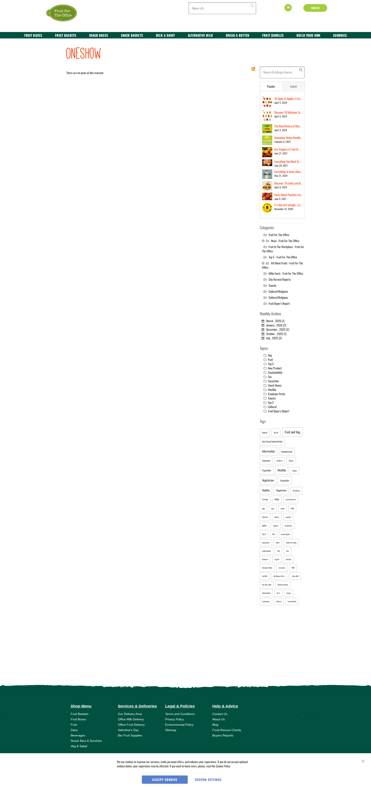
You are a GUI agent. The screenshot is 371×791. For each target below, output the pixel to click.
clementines (288, 525)
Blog (215, 724)
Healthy (271, 389)
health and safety (291, 542)
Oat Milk (264, 576)
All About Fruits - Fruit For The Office (282, 265)
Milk (293, 567)
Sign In (315, 8)
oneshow (288, 517)
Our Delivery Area (130, 714)
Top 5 (270, 363)
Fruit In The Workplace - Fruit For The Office (283, 248)
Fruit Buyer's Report (279, 303)
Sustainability (274, 372)
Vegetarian (281, 490)
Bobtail (264, 432)
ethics (278, 542)
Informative (266, 592)
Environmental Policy (179, 724)
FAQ (278, 551)
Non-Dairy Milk (266, 584)
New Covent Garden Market (272, 441)
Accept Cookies (164, 779)
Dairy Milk (295, 576)
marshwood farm (291, 499)
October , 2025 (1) (275, 333)
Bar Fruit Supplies (130, 735)
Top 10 (276, 432)
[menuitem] (33, 35)
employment (265, 542)
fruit (292, 508)
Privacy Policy (174, 719)
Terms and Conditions (180, 714)
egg (263, 508)
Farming (265, 499)
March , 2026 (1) (274, 321)
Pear (287, 551)
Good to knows (283, 584)
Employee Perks (276, 394)
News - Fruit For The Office (285, 240)
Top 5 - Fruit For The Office (283, 257)
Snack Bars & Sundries (86, 740)
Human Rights (285, 534)
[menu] (185, 35)
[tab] (271, 86)
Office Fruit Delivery (131, 724)
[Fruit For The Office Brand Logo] (64, 13)
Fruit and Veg (292, 432)
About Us (218, 719)
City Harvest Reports (280, 279)
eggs (272, 508)
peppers (275, 525)
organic (277, 559)
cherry (276, 516)
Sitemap (170, 730)
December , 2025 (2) (276, 329)
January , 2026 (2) (275, 325)
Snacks (272, 285)
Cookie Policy (223, 766)
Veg (269, 355)
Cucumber (273, 381)
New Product (274, 368)
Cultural (272, 406)
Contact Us (219, 714)
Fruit (270, 359)
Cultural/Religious (278, 297)
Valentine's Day (128, 730)
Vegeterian (268, 480)
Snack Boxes (274, 385)
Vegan (294, 470)
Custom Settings (208, 779)
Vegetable (266, 470)
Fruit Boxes (78, 719)
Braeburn (265, 559)
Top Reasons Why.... (280, 576)
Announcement (286, 451)
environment (266, 550)
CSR (273, 534)
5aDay (276, 499)
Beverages (78, 735)
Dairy (74, 730)
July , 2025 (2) (273, 338)
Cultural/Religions (278, 291)
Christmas (296, 490)
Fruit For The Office (279, 234)
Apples (264, 525)
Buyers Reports (222, 735)
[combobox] (222, 8)
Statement (266, 460)
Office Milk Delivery (131, 719)
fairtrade (288, 559)
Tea (269, 376)
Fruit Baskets (79, 714)
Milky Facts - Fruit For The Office (286, 273)
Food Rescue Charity (226, 730)
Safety (291, 460)
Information (268, 451)
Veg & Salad (79, 746)
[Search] (301, 69)
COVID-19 (279, 460)
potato (282, 508)
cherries (265, 516)
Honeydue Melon (267, 567)
